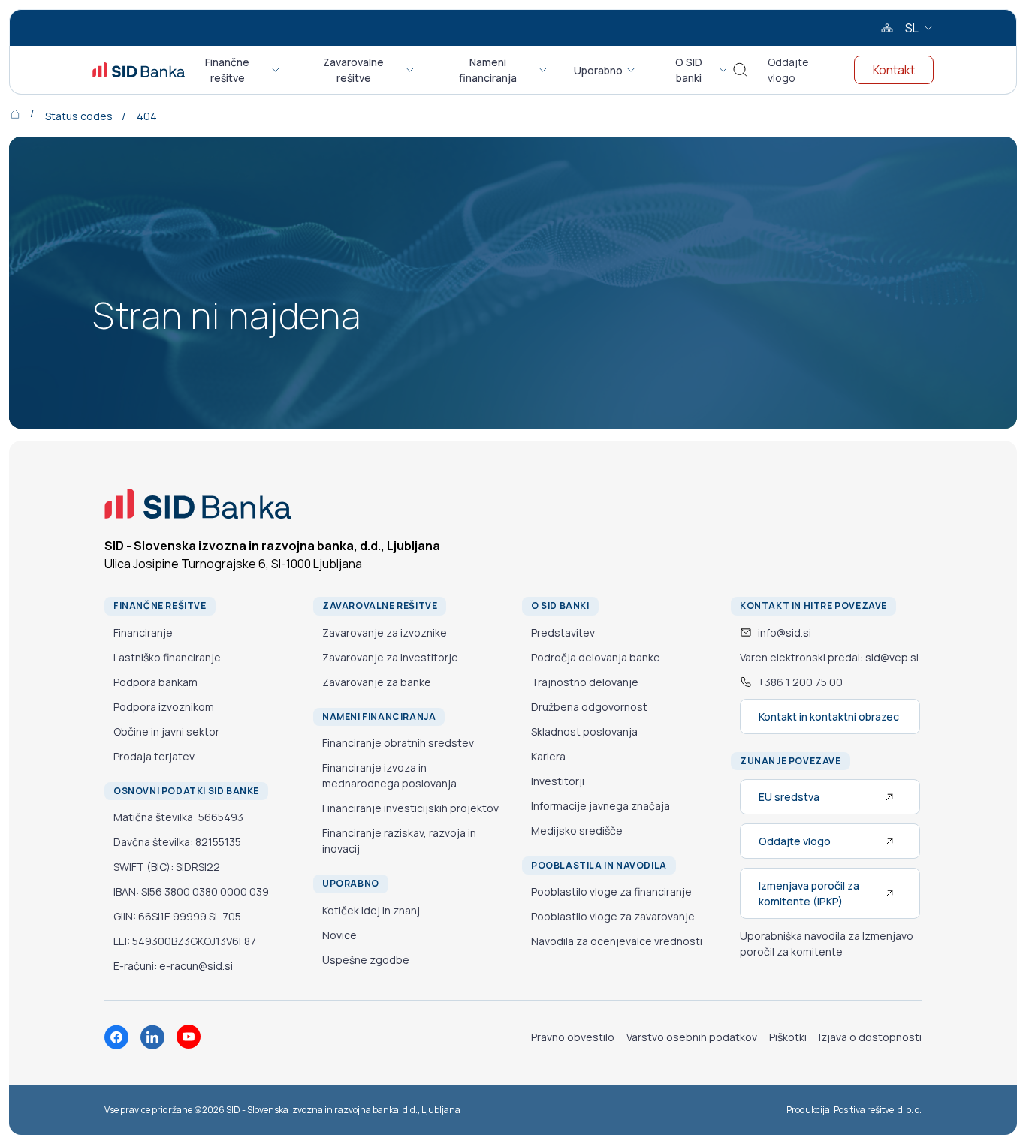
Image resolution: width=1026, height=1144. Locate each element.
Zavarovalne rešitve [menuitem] (353, 70)
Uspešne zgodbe (365, 960)
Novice (339, 935)
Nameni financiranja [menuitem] (488, 70)
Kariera (548, 756)
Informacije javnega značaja (600, 806)
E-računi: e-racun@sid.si (173, 966)
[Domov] (26, 113)
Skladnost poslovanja (584, 731)
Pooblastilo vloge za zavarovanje (613, 916)
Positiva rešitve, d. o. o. (878, 1109)
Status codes (79, 116)
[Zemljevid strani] (887, 28)
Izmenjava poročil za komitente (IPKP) (809, 893)
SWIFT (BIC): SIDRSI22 (166, 867)
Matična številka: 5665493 (178, 817)
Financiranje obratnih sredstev (398, 743)
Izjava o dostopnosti (870, 1037)
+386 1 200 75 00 (800, 682)
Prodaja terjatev (154, 756)
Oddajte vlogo (788, 70)
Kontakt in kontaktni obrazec (829, 716)
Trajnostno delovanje (584, 682)
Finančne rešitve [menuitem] (227, 70)
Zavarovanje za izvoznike (384, 632)
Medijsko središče (577, 830)
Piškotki (788, 1037)
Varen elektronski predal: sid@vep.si (829, 657)
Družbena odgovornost (589, 707)
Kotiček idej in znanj (371, 910)
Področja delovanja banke (595, 657)
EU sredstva (789, 797)
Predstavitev (563, 632)
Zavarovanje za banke (376, 682)
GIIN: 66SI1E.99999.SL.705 (177, 916)
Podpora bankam (155, 682)
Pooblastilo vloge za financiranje (611, 891)
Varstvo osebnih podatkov (691, 1037)
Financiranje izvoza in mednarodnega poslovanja (389, 775)
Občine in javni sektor (166, 731)
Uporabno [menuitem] (598, 70)
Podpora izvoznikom (163, 707)
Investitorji (557, 781)
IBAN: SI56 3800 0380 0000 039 (191, 891)
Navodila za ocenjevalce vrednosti (616, 941)
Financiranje (143, 632)
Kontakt (894, 70)
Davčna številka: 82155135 (177, 842)
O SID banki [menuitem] (688, 70)
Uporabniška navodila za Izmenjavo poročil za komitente (826, 944)
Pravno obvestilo (572, 1037)
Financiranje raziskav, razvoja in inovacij (399, 841)
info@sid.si (784, 632)
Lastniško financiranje (167, 657)
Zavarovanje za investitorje (390, 657)
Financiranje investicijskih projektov (410, 808)
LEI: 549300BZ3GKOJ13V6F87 (184, 941)
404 (147, 116)
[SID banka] (138, 69)
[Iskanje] (741, 70)
